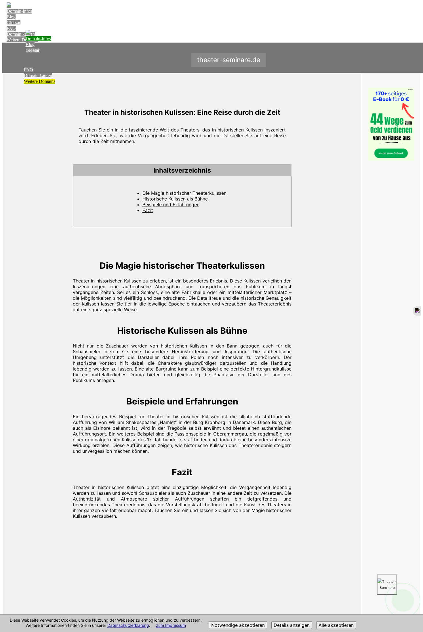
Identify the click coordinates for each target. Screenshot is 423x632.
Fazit (147, 210)
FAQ (11, 28)
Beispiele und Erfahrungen (170, 204)
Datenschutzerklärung (128, 625)
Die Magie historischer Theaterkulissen (184, 193)
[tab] (182, 170)
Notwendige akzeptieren (238, 625)
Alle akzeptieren (336, 625)
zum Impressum (171, 625)
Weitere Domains (39, 81)
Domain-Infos (19, 11)
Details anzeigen (292, 625)
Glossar (13, 22)
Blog (11, 16)
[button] (182, 170)
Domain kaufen (38, 75)
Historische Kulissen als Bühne (175, 199)
